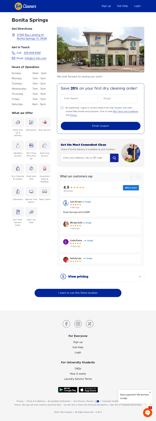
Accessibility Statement (59, 401)
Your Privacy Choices (83, 401)
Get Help (122, 6)
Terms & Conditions (36, 401)
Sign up (106, 6)
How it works (78, 373)
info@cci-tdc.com (35, 58)
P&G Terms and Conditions (125, 111)
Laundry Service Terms (78, 379)
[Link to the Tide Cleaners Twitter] (89, 324)
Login (137, 6)
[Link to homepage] (25, 6)
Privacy (73, 115)
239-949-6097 (32, 52)
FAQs (78, 368)
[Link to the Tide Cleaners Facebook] (66, 324)
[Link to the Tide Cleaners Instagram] (78, 324)
